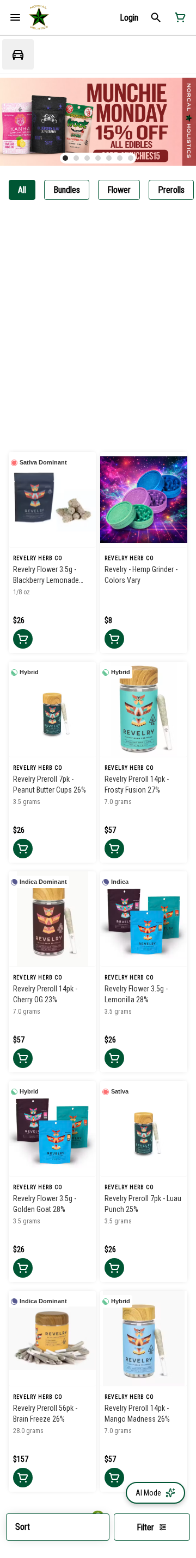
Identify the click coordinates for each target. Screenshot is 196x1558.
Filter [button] (145, 1527)
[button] (129, 17)
